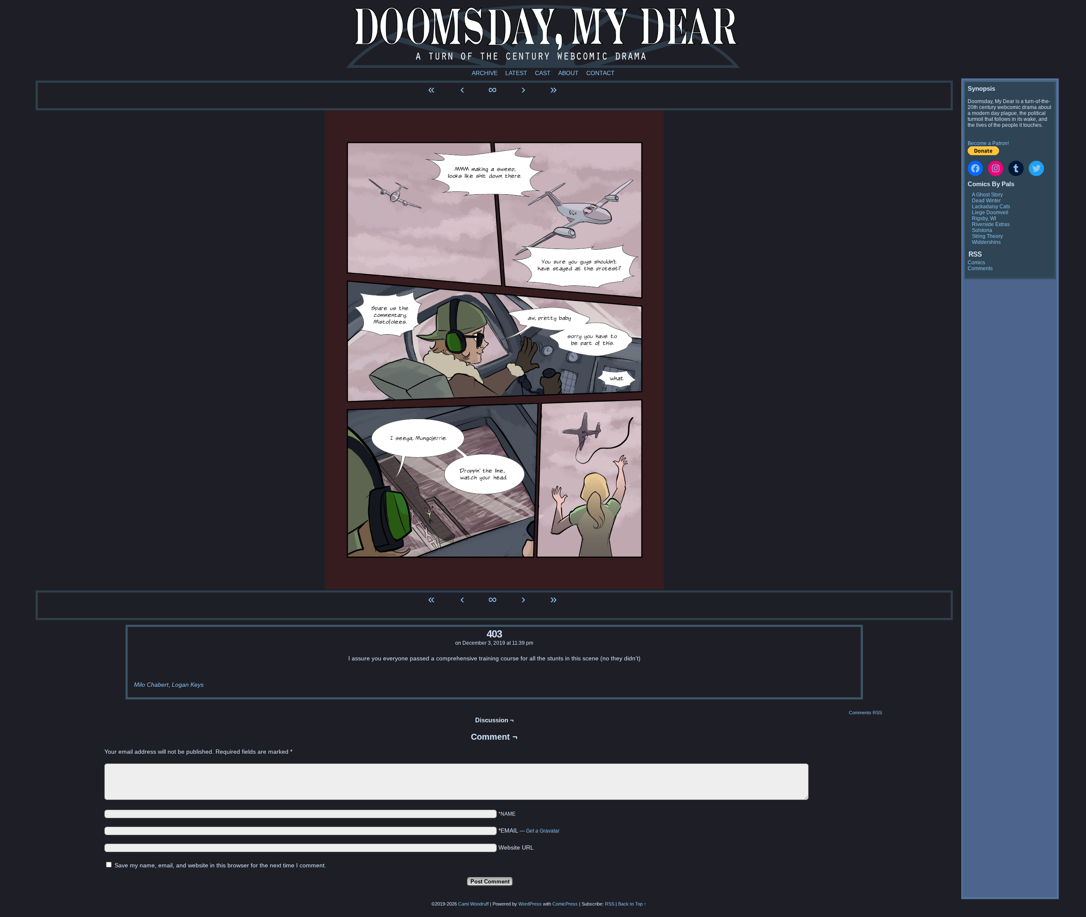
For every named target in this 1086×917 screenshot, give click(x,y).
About (568, 73)
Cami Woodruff (473, 903)
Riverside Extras (991, 224)
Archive (485, 73)
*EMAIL (529, 830)
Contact (600, 73)
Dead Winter (986, 201)
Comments (980, 268)
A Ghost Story (987, 195)
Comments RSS (865, 712)
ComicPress (565, 903)
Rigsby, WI (984, 218)
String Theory (987, 236)
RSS (609, 903)
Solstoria (982, 230)
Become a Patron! (988, 143)
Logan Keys (188, 684)
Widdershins (986, 242)
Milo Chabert (151, 684)
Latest (516, 73)
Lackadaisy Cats (991, 207)
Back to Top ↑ (632, 903)
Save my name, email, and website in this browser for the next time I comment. (220, 865)
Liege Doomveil (990, 212)
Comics (976, 263)
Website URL (516, 847)
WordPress (530, 903)
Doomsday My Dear (543, 36)
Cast (543, 73)
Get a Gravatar (543, 831)
